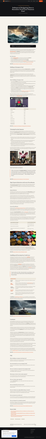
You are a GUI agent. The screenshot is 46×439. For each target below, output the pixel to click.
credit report (30, 267)
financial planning (12, 51)
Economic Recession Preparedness (23, 5)
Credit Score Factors (13, 278)
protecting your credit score (19, 296)
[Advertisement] (23, 20)
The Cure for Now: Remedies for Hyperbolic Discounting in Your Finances (23, 352)
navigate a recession (15, 350)
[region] (9, 434)
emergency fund (15, 57)
